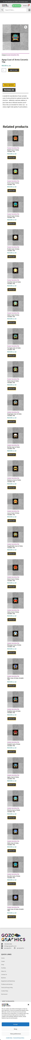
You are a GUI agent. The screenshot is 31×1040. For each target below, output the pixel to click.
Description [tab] (9, 85)
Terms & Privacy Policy (18, 1037)
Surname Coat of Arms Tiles (12, 55)
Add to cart (13, 70)
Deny (15, 1029)
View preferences (15, 1034)
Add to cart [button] (11, 157)
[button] (28, 1004)
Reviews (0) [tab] (9, 90)
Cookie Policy (9, 1037)
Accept (15, 1024)
